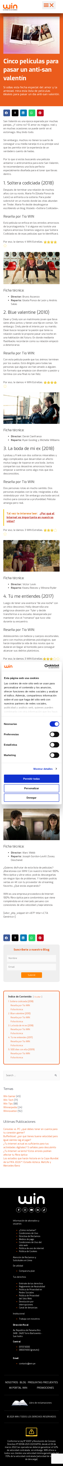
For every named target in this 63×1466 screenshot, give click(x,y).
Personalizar (31, 788)
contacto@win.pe (27, 1363)
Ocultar (37, 997)
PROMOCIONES (45, 1387)
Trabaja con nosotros (29, 1319)
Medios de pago (26, 1239)
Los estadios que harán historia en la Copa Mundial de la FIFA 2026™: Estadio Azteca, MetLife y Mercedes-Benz (30, 1162)
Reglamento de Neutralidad (32, 1286)
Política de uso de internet (31, 1248)
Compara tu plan (27, 1271)
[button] (49, 5)
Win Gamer (9, 1096)
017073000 (24, 1347)
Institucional (19, 1313)
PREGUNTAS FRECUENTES (43, 1382)
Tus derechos (19, 1277)
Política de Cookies (28, 1251)
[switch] (54, 734)
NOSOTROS (11, 1382)
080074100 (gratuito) (29, 1350)
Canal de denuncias (28, 1307)
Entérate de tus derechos (31, 1283)
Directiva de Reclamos (29, 1236)
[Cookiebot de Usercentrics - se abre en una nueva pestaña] (45, 666)
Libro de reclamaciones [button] (40, 1403)
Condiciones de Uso (28, 1233)
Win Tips (8, 1103)
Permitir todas (31, 778)
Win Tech (8, 1099)
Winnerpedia (10, 1107)
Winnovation (10, 1111)
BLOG (23, 1382)
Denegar (31, 797)
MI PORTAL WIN (18, 1387)
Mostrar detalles (43, 768)
